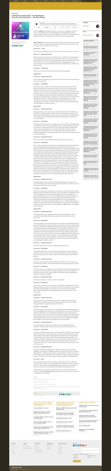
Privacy (27, 469)
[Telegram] (22, 45)
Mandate (60, 447)
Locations (14, 453)
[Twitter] (12, 45)
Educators (49, 448)
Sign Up (13, 469)
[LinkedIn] (14, 45)
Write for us (26, 445)
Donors (60, 450)
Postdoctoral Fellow (91, 455)
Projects (37, 445)
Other (24, 41)
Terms (23, 469)
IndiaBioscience (55, 6)
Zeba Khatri (57, 33)
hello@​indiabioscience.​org (51, 371)
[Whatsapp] (18, 45)
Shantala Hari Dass (38, 394)
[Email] (20, 45)
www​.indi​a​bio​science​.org (55, 365)
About (59, 445)
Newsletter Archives (27, 448)
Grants (13, 450)
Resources (37, 448)
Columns (14, 447)
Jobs (13, 448)
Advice (23, 42)
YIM (47, 450)
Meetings (37, 447)
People (60, 448)
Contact (60, 453)
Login (16, 469)
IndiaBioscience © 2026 (17, 467)
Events (13, 452)
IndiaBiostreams (38, 452)
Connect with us (26, 447)
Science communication (17, 43)
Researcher (76, 457)
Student (75, 455)
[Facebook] (16, 45)
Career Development (16, 42)
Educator (89, 457)
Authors (48, 447)
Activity (60, 452)
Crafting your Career (17, 19)
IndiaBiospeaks (15, 13)
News (13, 445)
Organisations (50, 445)
